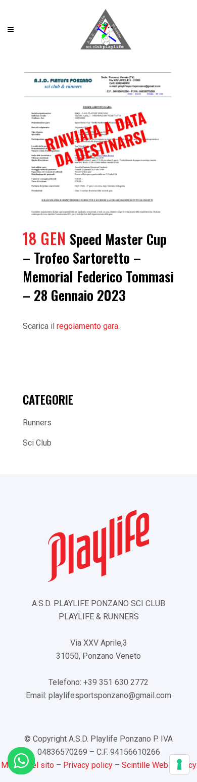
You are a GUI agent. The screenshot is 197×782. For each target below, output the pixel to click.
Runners (37, 422)
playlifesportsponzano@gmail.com (109, 695)
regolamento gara (87, 326)
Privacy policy (88, 765)
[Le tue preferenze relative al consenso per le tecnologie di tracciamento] (179, 764)
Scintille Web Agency (159, 765)
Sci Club (37, 443)
